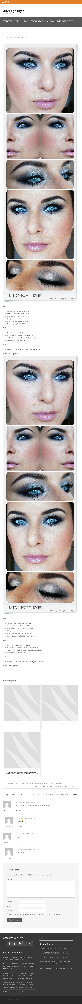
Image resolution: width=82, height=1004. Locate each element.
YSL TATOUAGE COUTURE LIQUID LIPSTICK (54, 957)
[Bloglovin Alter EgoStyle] (24, 943)
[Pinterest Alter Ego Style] (19, 943)
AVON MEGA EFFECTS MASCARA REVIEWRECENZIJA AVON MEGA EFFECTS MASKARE (33, 783)
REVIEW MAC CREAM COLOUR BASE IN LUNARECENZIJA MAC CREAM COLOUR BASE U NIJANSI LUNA (19, 966)
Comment (11, 879)
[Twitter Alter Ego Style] (14, 943)
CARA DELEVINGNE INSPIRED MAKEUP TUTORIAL (56, 968)
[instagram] (75, 7)
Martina (9, 826)
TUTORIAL (26, 37)
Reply (19, 810)
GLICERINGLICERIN (17, 992)
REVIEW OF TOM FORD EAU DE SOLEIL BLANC (55, 953)
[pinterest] (77, 7)
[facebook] (72, 7)
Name (9, 902)
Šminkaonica (6, 842)
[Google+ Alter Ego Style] (30, 943)
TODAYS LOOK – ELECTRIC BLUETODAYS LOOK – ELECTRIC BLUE (54, 786)
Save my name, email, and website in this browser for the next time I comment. (34, 914)
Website (9, 910)
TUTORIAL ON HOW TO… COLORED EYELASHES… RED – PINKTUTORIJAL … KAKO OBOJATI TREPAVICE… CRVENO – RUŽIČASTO (19, 975)
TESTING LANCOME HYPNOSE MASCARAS (53, 949)
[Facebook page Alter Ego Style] (9, 943)
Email (9, 906)
